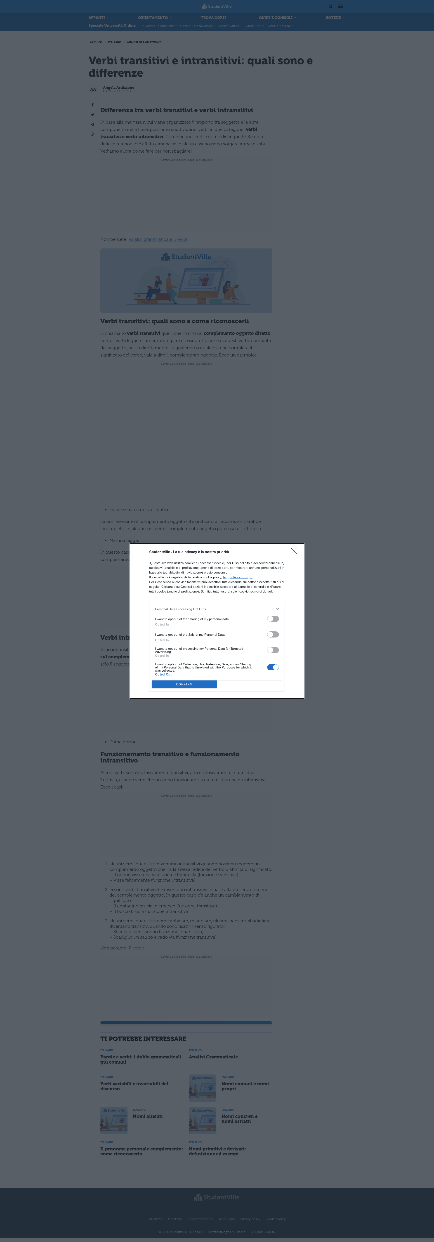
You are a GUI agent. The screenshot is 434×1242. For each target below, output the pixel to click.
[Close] (295, 552)
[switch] (273, 619)
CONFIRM (184, 684)
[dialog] (217, 621)
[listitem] (217, 609)
